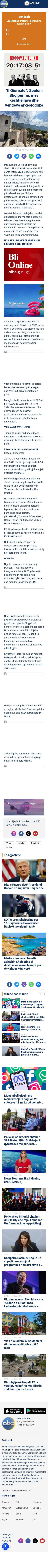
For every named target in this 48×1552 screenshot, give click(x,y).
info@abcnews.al (25, 1421)
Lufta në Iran (22, 1508)
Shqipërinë (35, 843)
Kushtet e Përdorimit (21, 1490)
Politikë (5, 1513)
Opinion (5, 1502)
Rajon (4, 1519)
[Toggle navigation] (44, 4)
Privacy (6, 1490)
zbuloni (9, 847)
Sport (18, 1513)
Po (9, 30)
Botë (18, 1502)
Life (34, 1519)
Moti (35, 1513)
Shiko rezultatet (24, 44)
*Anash (9, 843)
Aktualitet (21, 843)
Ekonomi (20, 1519)
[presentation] (40, 994)
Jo (9, 34)
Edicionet (37, 1508)
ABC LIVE (34, 3)
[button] (5, 1546)
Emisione (37, 1502)
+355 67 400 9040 (26, 1424)
